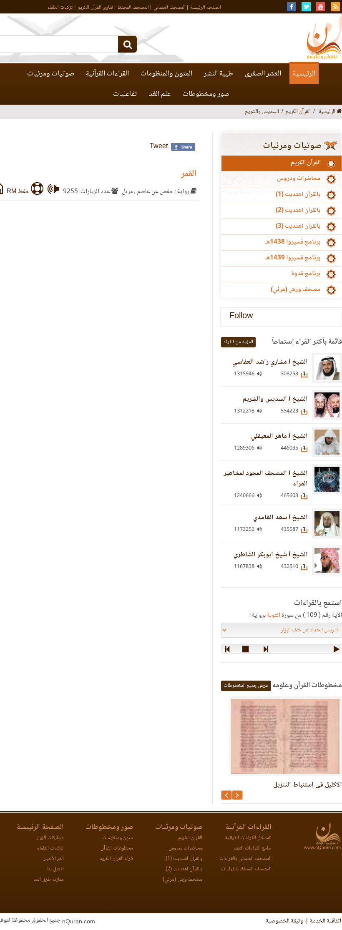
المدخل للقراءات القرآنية (248, 838)
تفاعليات (125, 94)
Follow (241, 317)
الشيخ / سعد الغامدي (280, 517)
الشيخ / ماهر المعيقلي (279, 436)
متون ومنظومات (117, 838)
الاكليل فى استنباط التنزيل (307, 785)
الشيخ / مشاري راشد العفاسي (270, 362)
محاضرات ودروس (299, 178)
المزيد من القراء (238, 342)
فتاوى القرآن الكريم (95, 7)
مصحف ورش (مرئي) (296, 289)
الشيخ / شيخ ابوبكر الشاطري (271, 555)
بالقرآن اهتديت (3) (298, 226)
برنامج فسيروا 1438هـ (293, 242)
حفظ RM (19, 191)
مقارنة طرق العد (48, 879)
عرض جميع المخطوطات (246, 685)
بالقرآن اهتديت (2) (298, 210)
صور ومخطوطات (206, 94)
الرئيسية (304, 74)
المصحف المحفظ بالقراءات (246, 869)
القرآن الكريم (306, 163)
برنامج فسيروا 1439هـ (293, 258)
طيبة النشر (218, 74)
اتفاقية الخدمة (325, 921)
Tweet (159, 146)
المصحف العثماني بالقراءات (245, 859)
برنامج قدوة (306, 274)
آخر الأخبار (54, 859)
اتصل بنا (55, 869)
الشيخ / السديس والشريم (275, 399)
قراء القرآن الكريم (116, 859)
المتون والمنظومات (166, 74)
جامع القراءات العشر (253, 848)
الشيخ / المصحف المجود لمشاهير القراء (266, 479)
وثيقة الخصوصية (284, 921)
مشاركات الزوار (50, 838)
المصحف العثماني (169, 7)
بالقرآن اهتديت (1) (298, 194)
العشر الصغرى (263, 74)
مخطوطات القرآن (117, 848)
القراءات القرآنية (107, 74)
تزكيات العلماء (60, 7)
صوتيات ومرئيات (50, 74)
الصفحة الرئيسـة (205, 7)
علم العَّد (160, 94)
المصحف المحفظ (133, 7)
